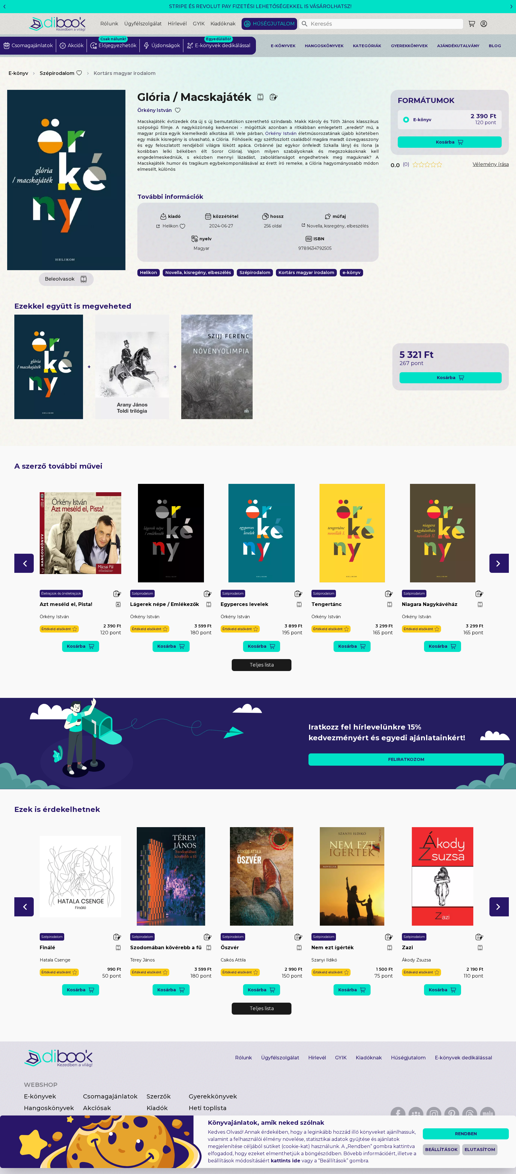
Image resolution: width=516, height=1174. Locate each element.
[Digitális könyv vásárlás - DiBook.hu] (64, 23)
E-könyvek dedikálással (463, 1058)
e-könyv (351, 272)
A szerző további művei (58, 466)
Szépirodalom (57, 73)
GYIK (199, 24)
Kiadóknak (223, 24)
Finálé (47, 947)
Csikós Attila (233, 960)
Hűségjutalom (274, 24)
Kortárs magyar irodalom (125, 73)
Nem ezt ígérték (332, 947)
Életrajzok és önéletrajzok (61, 593)
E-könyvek (283, 46)
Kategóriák (367, 46)
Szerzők (159, 1096)
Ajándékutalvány (458, 46)
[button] (24, 563)
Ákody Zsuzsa (416, 960)
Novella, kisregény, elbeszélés (337, 226)
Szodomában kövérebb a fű (166, 947)
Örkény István (154, 110)
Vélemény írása (491, 164)
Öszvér (230, 947)
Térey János (142, 960)
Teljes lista (262, 665)
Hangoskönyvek (324, 46)
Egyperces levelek (244, 604)
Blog (495, 46)
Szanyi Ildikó (324, 960)
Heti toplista (208, 1108)
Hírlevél (177, 24)
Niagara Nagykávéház (429, 604)
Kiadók (157, 1108)
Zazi (407, 947)
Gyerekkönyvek (409, 46)
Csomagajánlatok (110, 1096)
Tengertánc (326, 604)
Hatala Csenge (55, 960)
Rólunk (109, 24)
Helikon (170, 226)
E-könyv (18, 73)
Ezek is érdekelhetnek (57, 809)
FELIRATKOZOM (406, 759)
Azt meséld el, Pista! (66, 604)
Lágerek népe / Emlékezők (164, 604)
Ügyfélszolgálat (143, 24)
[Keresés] (305, 24)
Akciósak (97, 1108)
